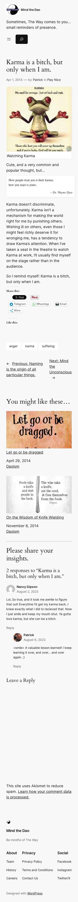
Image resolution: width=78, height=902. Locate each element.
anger (13, 346)
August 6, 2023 (35, 639)
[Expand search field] (22, 39)
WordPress (34, 893)
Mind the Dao (30, 9)
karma (29, 346)
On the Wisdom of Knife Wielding (35, 517)
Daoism (12, 466)
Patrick (38, 80)
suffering (48, 346)
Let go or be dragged (24, 452)
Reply (10, 628)
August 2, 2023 (27, 591)
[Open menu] (8, 39)
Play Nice (54, 80)
